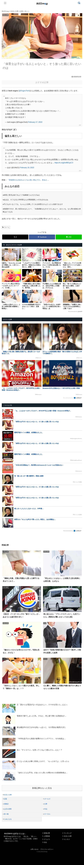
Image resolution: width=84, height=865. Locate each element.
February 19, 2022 (27, 167)
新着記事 (47, 833)
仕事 (45, 804)
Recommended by (72, 311)
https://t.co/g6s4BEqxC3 (63, 163)
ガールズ (47, 799)
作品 (45, 809)
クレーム (6, 227)
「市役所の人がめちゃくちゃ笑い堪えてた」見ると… (28, 180)
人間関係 (47, 836)
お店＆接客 (8, 809)
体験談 (6, 804)
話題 (5, 799)
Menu (5, 3)
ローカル (47, 814)
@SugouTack (24, 91)
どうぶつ (47, 839)
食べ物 (6, 814)
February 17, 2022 (35, 122)
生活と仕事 (8, 795)
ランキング (68, 833)
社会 (45, 842)
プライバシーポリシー (46, 849)
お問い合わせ (34, 849)
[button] (6, 542)
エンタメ (67, 839)
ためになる (8, 819)
